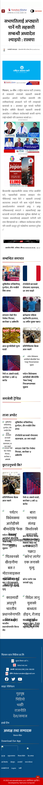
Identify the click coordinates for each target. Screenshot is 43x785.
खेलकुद (12, 762)
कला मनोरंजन (28, 762)
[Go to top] (38, 777)
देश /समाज (31, 756)
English (13, 768)
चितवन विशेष (21, 756)
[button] (3, 11)
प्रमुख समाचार (11, 756)
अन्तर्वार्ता (20, 762)
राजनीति (20, 710)
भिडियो (20, 699)
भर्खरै (20, 705)
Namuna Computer (27, 783)
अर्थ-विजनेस (4, 762)
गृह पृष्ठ (3, 756)
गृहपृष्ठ (20, 694)
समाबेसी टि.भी (5, 768)
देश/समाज (20, 716)
